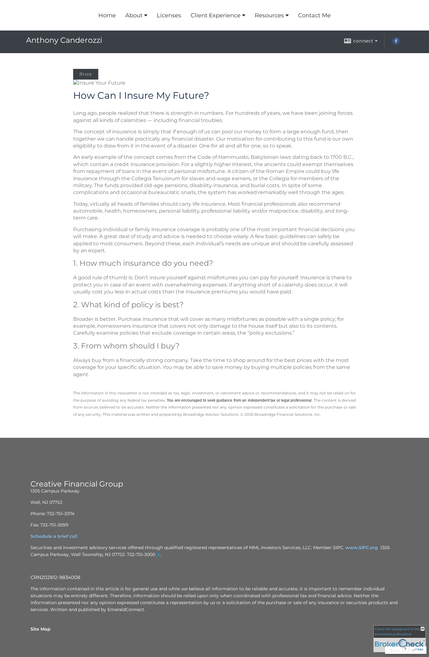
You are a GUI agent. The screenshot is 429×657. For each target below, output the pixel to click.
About (134, 15)
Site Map (40, 629)
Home (107, 15)
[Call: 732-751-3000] (157, 555)
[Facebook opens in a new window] (396, 43)
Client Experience (216, 15)
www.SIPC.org (361, 547)
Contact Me (314, 15)
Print (85, 74)
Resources (269, 15)
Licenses (169, 15)
